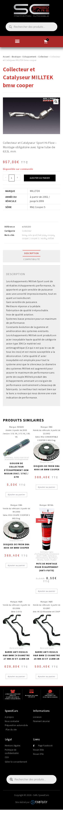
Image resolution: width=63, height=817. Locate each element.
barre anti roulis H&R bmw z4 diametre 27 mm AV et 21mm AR (16, 655)
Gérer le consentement (16, 761)
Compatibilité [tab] (31, 259)
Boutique (16, 56)
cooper (50, 235)
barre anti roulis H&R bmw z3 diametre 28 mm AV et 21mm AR (46, 655)
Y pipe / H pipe (50, 559)
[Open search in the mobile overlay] (31, 27)
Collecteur (43, 56)
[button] (17, 41)
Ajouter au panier (40, 178)
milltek (51, 238)
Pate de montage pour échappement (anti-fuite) (46, 567)
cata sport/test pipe (37, 235)
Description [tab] (31, 253)
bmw (24, 235)
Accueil (6, 56)
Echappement (29, 56)
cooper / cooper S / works (34, 238)
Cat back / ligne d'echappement (43, 553)
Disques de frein (46, 462)
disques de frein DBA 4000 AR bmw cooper (47, 468)
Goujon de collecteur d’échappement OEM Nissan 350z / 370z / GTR (16, 470)
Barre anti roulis (16, 648)
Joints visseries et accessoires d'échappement (17, 458)
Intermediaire (41, 558)
